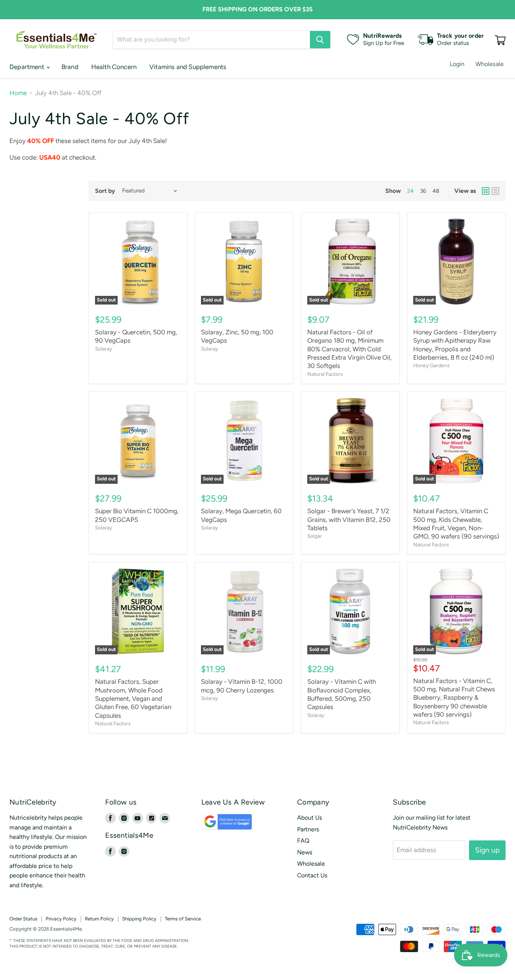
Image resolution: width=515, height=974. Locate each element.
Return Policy (99, 919)
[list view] (495, 191)
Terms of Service (183, 919)
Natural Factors (325, 374)
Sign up (487, 850)
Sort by (105, 191)
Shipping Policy (139, 919)
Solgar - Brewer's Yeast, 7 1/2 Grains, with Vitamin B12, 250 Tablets (349, 519)
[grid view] (485, 191)
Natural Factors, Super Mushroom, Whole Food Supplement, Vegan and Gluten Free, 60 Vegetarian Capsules (133, 698)
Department (27, 67)
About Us (309, 817)
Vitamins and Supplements (187, 67)
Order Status (23, 919)
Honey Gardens (431, 365)
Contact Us (312, 875)
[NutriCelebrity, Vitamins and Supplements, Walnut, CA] (301, 929)
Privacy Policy (61, 919)
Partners (308, 829)
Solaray (103, 349)
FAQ (303, 840)
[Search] (320, 39)
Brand (69, 67)
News (304, 852)
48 (435, 191)
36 (423, 191)
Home (18, 93)
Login (457, 64)
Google (218, 825)
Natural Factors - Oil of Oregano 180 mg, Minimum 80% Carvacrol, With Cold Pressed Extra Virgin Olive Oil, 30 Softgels (349, 348)
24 (410, 191)
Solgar (314, 536)
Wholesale (489, 64)
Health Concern (113, 67)
